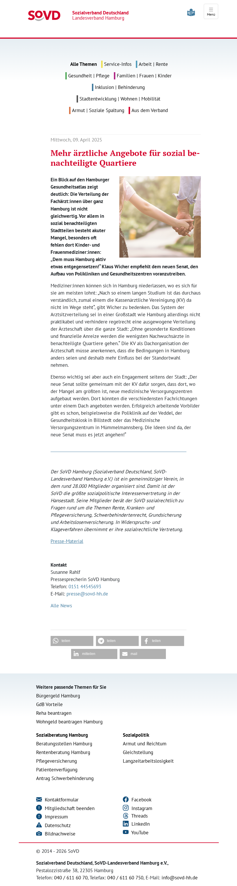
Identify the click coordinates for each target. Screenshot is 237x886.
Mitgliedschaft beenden (69, 808)
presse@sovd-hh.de (87, 594)
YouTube (139, 832)
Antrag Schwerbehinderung (65, 778)
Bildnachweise (59, 834)
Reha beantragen (53, 713)
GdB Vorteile (49, 704)
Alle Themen (83, 64)
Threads (139, 816)
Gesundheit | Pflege (89, 75)
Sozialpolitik (136, 735)
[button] (72, 641)
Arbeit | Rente (153, 64)
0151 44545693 (84, 586)
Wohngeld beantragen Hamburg (69, 722)
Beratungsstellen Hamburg (64, 743)
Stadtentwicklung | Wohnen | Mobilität (119, 99)
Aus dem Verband (150, 110)
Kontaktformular (61, 799)
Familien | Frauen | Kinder (144, 75)
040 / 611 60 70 (71, 877)
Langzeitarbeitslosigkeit (148, 761)
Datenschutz (57, 825)
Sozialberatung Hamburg (62, 735)
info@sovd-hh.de (180, 877)
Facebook (140, 799)
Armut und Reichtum (144, 743)
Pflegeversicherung (56, 761)
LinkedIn (140, 824)
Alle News (61, 605)
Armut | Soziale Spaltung (98, 110)
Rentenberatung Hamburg (63, 752)
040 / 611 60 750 (125, 877)
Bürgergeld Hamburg (58, 696)
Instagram (141, 808)
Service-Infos (118, 64)
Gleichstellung (138, 752)
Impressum (55, 817)
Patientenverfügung (56, 769)
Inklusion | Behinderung (120, 87)
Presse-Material (67, 541)
